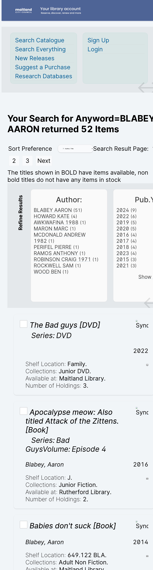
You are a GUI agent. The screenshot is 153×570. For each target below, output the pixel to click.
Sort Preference (30, 148)
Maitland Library (81, 378)
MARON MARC (51, 228)
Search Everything (40, 49)
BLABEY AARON (53, 210)
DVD (64, 335)
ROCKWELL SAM (53, 265)
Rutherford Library (84, 492)
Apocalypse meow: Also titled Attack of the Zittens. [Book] (72, 421)
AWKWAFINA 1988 (56, 222)
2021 (122, 265)
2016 (122, 235)
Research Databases (43, 76)
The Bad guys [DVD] (65, 325)
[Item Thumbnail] (142, 325)
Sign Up (98, 40)
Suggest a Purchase (42, 67)
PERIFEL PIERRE (53, 247)
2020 (122, 228)
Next (43, 160)
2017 (122, 241)
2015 (122, 259)
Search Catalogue (39, 40)
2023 (122, 253)
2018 (122, 247)
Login (95, 49)
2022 (122, 216)
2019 (122, 222)
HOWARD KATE (52, 216)
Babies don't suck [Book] (73, 525)
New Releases (34, 58)
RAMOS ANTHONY (56, 253)
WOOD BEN (47, 272)
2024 (122, 210)
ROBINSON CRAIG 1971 (62, 259)
